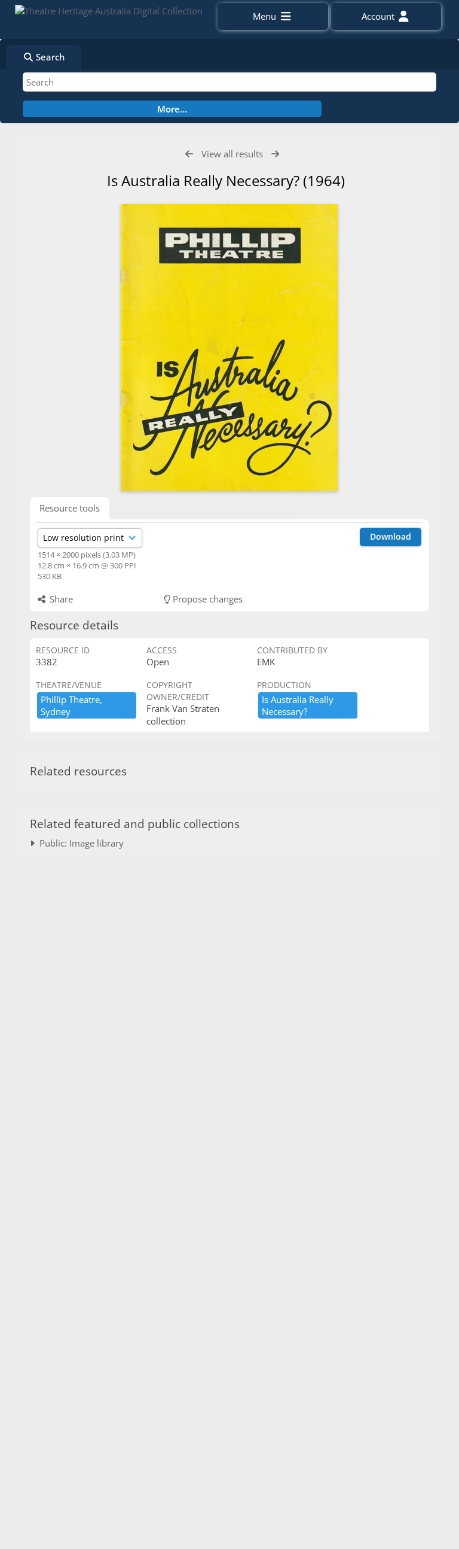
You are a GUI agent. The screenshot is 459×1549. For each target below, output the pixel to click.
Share (60, 599)
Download (390, 536)
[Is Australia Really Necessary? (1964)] (229, 347)
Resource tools (69, 508)
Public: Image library (79, 843)
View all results (232, 154)
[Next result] (275, 154)
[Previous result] (189, 154)
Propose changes (206, 599)
